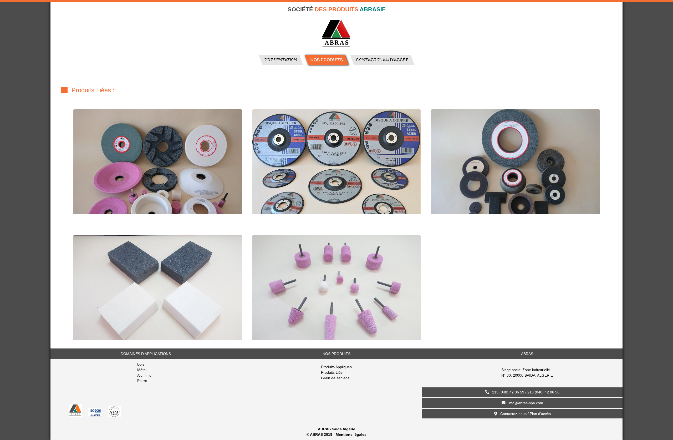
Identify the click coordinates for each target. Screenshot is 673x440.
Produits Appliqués (336, 367)
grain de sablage (386, 78)
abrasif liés (337, 78)
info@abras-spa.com (524, 403)
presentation (280, 60)
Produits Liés (332, 372)
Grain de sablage (335, 378)
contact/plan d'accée (636, 10)
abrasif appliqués (287, 78)
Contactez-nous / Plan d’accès (524, 414)
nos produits (326, 60)
